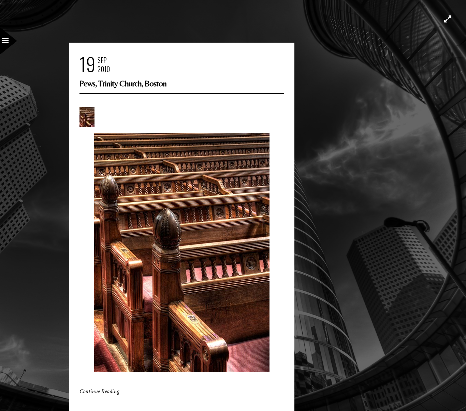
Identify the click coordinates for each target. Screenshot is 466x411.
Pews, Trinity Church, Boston (122, 83)
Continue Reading (99, 391)
